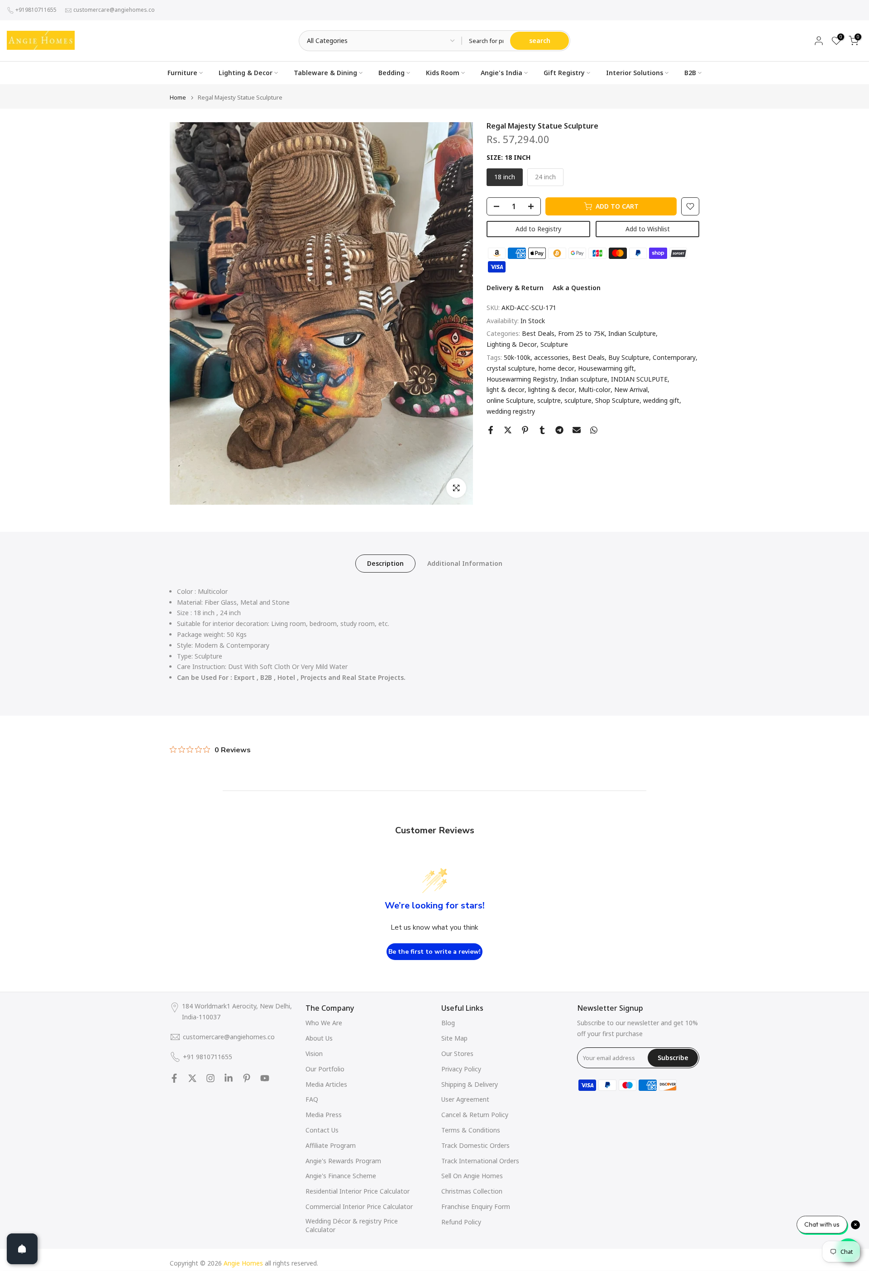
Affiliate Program (331, 1145)
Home (178, 97)
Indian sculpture (583, 379)
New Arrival (631, 390)
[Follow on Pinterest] (246, 1078)
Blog (448, 1022)
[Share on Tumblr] (542, 430)
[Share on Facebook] (491, 430)
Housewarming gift (606, 368)
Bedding (391, 72)
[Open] (22, 1248)
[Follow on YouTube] (264, 1078)
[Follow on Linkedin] (228, 1078)
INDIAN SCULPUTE (639, 379)
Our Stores (457, 1053)
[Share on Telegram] (559, 430)
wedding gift (661, 400)
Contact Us (322, 1130)
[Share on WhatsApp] (594, 430)
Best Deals (538, 334)
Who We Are (324, 1022)
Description (385, 563)
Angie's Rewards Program (343, 1160)
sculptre (549, 400)
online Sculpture (510, 400)
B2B (690, 72)
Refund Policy (461, 1222)
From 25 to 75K (581, 334)
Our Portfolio (325, 1069)
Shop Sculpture (617, 400)
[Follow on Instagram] (210, 1078)
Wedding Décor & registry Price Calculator (352, 1225)
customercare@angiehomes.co (114, 10)
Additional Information (464, 563)
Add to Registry (538, 229)
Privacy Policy (461, 1069)
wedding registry (511, 411)
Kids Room (442, 72)
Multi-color (594, 390)
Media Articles (326, 1084)
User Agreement (465, 1099)
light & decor (506, 390)
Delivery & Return (515, 287)
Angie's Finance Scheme (341, 1175)
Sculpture (554, 344)
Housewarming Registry (522, 379)
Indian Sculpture (632, 334)
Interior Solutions (634, 72)
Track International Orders (480, 1160)
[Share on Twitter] (508, 430)
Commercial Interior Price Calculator (359, 1206)
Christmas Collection (471, 1191)
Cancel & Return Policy (474, 1114)
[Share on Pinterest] (525, 430)
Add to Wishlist (647, 229)
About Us (319, 1038)
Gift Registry (564, 72)
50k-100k (517, 357)
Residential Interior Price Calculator (358, 1191)
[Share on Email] (577, 430)
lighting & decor (551, 390)
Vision (314, 1053)
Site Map (454, 1038)
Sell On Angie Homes (472, 1175)
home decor (556, 368)
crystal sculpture (511, 368)
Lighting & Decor (245, 72)
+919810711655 (36, 10)
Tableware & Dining (325, 72)
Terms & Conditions (470, 1130)
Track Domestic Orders (475, 1145)
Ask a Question (577, 287)
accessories (551, 357)
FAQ (312, 1099)
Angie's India (501, 72)
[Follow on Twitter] (192, 1078)
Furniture (182, 72)
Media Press (324, 1114)
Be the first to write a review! (434, 951)
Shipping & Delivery (469, 1084)
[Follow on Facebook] (174, 1078)
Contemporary (674, 357)
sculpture (578, 400)
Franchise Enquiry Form (475, 1206)
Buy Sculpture (628, 357)
